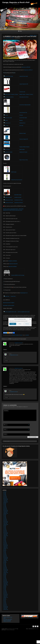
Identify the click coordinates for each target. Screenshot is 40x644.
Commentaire (6, 410)
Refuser (20, 323)
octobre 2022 (5, 534)
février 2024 (5, 519)
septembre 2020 (5, 560)
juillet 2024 (4, 514)
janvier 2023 (5, 531)
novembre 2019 (5, 570)
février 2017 (5, 604)
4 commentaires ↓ (17, 37)
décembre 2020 (5, 557)
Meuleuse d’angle (22, 133)
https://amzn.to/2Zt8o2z (13, 266)
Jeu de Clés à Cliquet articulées (24, 104)
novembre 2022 (5, 533)
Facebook (33, 626)
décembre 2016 (5, 606)
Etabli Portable (22, 149)
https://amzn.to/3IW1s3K (26, 67)
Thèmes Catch (36, 628)
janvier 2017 (5, 605)
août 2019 (4, 573)
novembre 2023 (5, 522)
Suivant (35, 35)
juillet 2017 (4, 599)
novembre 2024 (5, 511)
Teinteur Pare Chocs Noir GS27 (16, 179)
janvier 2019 (5, 580)
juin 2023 (4, 526)
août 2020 (4, 561)
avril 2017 (4, 602)
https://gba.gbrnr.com (24, 292)
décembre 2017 (5, 594)
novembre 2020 (5, 558)
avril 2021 (4, 553)
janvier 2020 (5, 568)
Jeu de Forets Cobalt (23, 117)
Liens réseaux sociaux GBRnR (7, 619)
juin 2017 (4, 600)
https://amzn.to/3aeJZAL (13, 263)
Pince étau (21, 125)
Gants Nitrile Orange (17, 194)
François (12, 37)
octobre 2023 (5, 523)
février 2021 (5, 555)
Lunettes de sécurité (17, 197)
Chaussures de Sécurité (18, 202)
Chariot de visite (22, 91)
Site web (5, 434)
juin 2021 (4, 551)
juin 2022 (4, 538)
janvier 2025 (5, 509)
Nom (4, 424)
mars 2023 (4, 529)
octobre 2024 (5, 512)
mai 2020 (4, 564)
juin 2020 (4, 563)
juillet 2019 (4, 574)
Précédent (31, 35)
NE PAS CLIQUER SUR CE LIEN (23, 311)
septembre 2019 (5, 572)
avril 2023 (4, 528)
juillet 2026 (4, 491)
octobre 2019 (5, 571)
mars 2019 (4, 578)
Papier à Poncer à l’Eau (23, 159)
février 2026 (5, 496)
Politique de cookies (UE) (7, 621)
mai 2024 (4, 516)
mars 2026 (4, 495)
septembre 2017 (5, 597)
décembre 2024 (5, 510)
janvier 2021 (5, 556)
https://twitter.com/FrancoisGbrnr (8, 305)
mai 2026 (4, 493)
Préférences (27, 323)
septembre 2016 (5, 609)
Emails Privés (13, 296)
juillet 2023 (4, 525)
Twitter (35, 626)
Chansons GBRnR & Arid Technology (17, 275)
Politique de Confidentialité (7, 620)
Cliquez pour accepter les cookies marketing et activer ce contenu (20, 49)
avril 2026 (4, 494)
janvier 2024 (5, 520)
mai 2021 (4, 552)
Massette (21, 120)
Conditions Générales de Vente (7, 617)
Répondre (5, 349)
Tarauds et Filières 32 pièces (24, 146)
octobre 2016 (5, 608)
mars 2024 (4, 518)
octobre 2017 (5, 596)
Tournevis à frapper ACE (23, 139)
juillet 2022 (4, 537)
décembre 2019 (5, 569)
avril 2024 (4, 517)
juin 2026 (4, 492)
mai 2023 (4, 527)
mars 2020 (4, 566)
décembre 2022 (5, 532)
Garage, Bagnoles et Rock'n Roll (15, 2)
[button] (30, 319)
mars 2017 (4, 603)
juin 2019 (4, 575)
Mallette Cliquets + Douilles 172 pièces (26, 94)
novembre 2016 (5, 607)
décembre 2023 (5, 521)
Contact (4, 618)
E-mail (5, 429)
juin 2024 (4, 515)
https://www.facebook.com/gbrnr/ (8, 302)
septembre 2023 (5, 524)
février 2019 (5, 579)
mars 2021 (4, 554)
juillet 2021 (4, 550)
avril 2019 (4, 577)
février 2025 (5, 508)
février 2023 (5, 530)
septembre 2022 (5, 535)
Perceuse (21, 115)
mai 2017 (4, 601)
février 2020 (5, 567)
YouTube (37, 626)
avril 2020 (4, 565)
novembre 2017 (5, 595)
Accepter (12, 323)
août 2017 (4, 598)
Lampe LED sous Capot (23, 76)
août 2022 (4, 536)
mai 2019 (4, 576)
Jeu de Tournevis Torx (23, 112)
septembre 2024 (5, 513)
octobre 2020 (5, 559)
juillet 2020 (4, 562)
